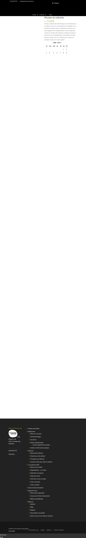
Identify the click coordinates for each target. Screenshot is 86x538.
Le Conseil (41, 14)
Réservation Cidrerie (36, 453)
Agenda (32, 504)
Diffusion (30, 502)
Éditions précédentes (36, 499)
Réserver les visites (36, 467)
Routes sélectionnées (37, 443)
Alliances (49, 530)
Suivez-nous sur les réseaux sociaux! (41, 516)
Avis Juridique (12, 531)
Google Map (25, 212)
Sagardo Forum (32, 491)
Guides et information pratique (39, 448)
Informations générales (37, 493)
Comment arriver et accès (38, 479)
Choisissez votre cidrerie (37, 456)
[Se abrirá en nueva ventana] (16, 454)
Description (13, 212)
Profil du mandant (58, 530)
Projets (43, 530)
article (50, 14)
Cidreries (30, 451)
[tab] (13, 212)
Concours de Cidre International (40, 496)
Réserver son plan (35, 434)
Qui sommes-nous (34, 530)
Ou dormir (33, 440)
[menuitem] (35, 15)
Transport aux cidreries (37, 459)
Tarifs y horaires (35, 482)
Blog (31, 507)
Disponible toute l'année (26, 205)
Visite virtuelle (34, 485)
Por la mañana (37, 205)
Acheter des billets (33, 429)
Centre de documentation (35, 488)
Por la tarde (12, 207)
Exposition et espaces (37, 473)
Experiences (33, 202)
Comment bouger (35, 437)
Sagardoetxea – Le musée (38, 470)
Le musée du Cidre (33, 465)
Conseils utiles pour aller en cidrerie (41, 462)
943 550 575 (13, 451)
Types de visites (35, 476)
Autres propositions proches (41, 445)
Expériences (31, 431)
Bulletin (32, 510)
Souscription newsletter (37, 513)
